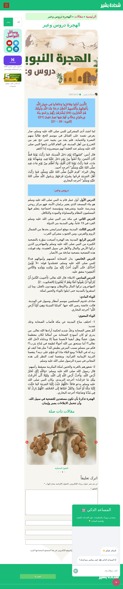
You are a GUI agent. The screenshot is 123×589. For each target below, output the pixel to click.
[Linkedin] (16, 49)
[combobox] (18, 22)
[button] (26, 442)
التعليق (94, 489)
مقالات (78, 16)
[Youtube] (9, 43)
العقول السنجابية (61, 468)
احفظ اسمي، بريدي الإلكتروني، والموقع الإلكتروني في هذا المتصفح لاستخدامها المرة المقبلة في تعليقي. (64, 551)
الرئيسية (91, 16)
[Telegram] (16, 43)
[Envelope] (9, 49)
